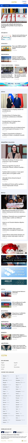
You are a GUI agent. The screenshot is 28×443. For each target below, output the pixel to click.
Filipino (6, 398)
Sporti (3, 332)
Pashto (18, 393)
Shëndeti (4, 321)
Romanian (19, 395)
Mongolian (19, 380)
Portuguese (20, 391)
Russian (19, 398)
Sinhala (18, 402)
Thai (18, 411)
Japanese (6, 420)
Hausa (5, 406)
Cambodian (6, 386)
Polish (18, 389)
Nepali (18, 384)
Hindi (5, 411)
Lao (17, 375)
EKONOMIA (4, 54)
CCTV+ (2, 369)
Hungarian (6, 413)
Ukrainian (20, 415)
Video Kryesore (7, 65)
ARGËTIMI (4, 343)
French (6, 400)
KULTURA (4, 311)
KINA (2, 91)
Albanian (6, 375)
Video (17, 65)
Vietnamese (20, 420)
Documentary (17, 367)
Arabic (5, 378)
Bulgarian (7, 384)
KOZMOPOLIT (5, 300)
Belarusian (7, 380)
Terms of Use (10, 440)
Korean (6, 422)
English (2, 362)
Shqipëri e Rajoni (7, 142)
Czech (5, 391)
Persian (19, 386)
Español (15, 362)
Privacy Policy (3, 440)
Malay (20, 378)
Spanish (19, 404)
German (6, 402)
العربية (15, 364)
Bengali (5, 382)
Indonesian (8, 415)
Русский (2, 367)
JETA (2, 289)
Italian (5, 417)
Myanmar (20, 382)
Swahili (19, 406)
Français (3, 364)
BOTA (3, 192)
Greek (6, 404)
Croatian (6, 389)
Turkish (19, 413)
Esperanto (7, 395)
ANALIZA (4, 43)
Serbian (19, 400)
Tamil (18, 409)
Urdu (18, 417)
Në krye (4, 32)
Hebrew (6, 409)
